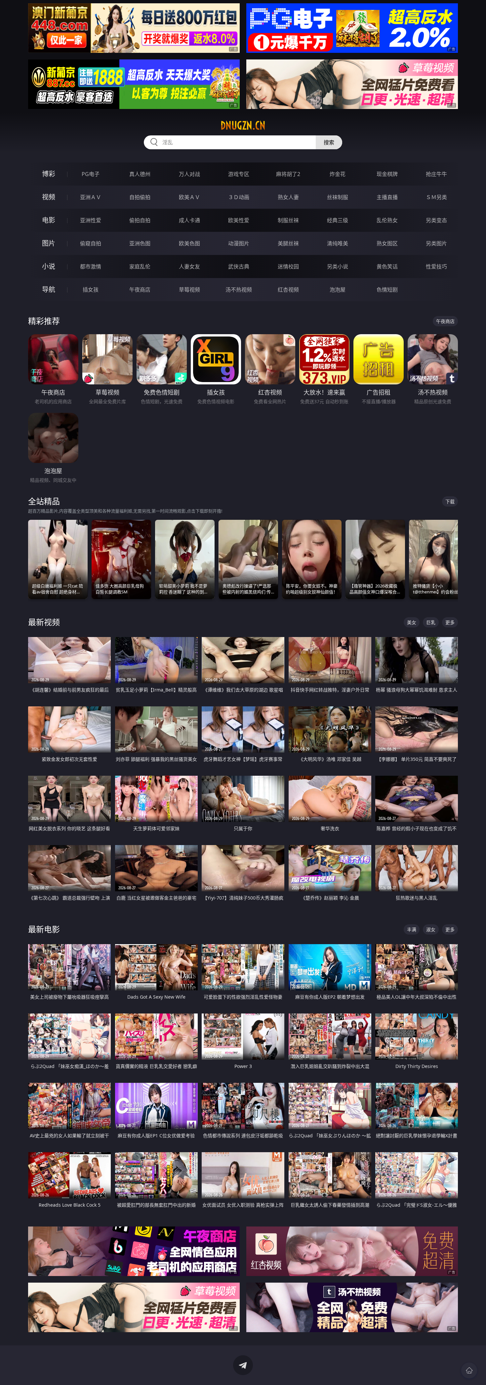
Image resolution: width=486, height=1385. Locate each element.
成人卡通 (189, 220)
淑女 (430, 929)
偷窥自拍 (90, 243)
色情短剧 (387, 289)
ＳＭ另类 (436, 197)
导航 (48, 289)
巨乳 (430, 622)
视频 (48, 197)
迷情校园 (288, 266)
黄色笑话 (387, 266)
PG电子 (91, 174)
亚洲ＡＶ (90, 197)
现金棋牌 (387, 174)
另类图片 (436, 243)
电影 (48, 220)
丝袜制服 (337, 197)
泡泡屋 (337, 289)
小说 (48, 266)
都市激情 (90, 266)
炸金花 (337, 174)
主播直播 (387, 197)
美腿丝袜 (288, 243)
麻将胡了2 (288, 174)
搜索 (329, 142)
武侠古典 (238, 266)
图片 (48, 243)
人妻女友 (189, 266)
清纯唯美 (337, 243)
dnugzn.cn (243, 125)
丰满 (411, 929)
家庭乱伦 (139, 266)
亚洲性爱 (90, 220)
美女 (411, 622)
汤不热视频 (238, 289)
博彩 (48, 173)
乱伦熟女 (387, 220)
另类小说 (337, 266)
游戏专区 (238, 174)
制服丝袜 (288, 220)
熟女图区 (387, 243)
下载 (450, 501)
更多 (450, 622)
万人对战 (189, 174)
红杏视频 (288, 289)
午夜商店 (139, 289)
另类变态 (436, 220)
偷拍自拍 (139, 220)
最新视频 (44, 622)
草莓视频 (189, 289)
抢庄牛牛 (436, 174)
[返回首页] (469, 1370)
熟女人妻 (288, 197)
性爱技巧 (436, 266)
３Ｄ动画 (238, 197)
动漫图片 (238, 243)
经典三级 (337, 220)
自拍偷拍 (139, 197)
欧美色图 (189, 243)
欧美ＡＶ (189, 197)
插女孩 (91, 289)
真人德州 (139, 174)
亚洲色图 (139, 243)
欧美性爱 (238, 220)
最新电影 (44, 929)
